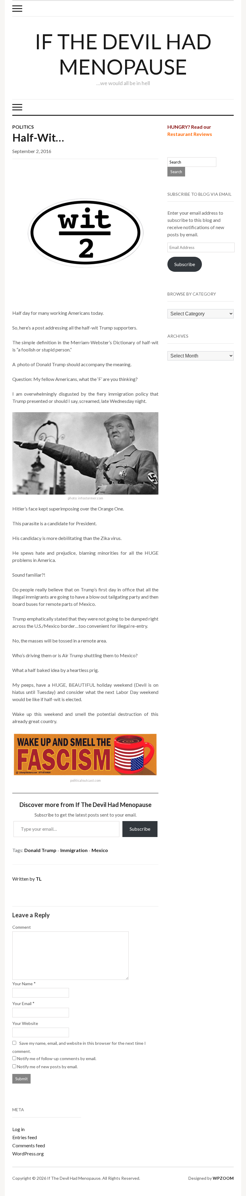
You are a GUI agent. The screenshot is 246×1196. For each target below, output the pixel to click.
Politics (23, 127)
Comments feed (28, 1145)
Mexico (100, 850)
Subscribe (140, 829)
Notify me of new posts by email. (47, 1066)
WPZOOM (223, 1178)
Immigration (74, 850)
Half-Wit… (38, 137)
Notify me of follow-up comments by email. (56, 1058)
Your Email (22, 1003)
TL (39, 879)
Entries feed (24, 1137)
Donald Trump (40, 850)
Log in (18, 1129)
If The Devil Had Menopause (123, 54)
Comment (21, 927)
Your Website (25, 1023)
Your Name (22, 983)
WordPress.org (28, 1153)
